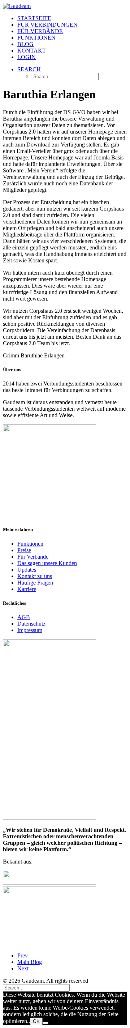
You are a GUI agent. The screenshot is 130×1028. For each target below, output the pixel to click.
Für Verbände (40, 31)
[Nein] (45, 1023)
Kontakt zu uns (34, 576)
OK (36, 1021)
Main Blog (29, 962)
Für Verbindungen (47, 25)
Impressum (29, 630)
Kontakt (31, 51)
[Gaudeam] (65, 6)
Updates (26, 570)
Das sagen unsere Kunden (47, 563)
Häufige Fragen (35, 583)
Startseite (34, 18)
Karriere (26, 589)
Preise (24, 550)
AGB (23, 617)
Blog (25, 44)
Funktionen (36, 38)
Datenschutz (31, 624)
